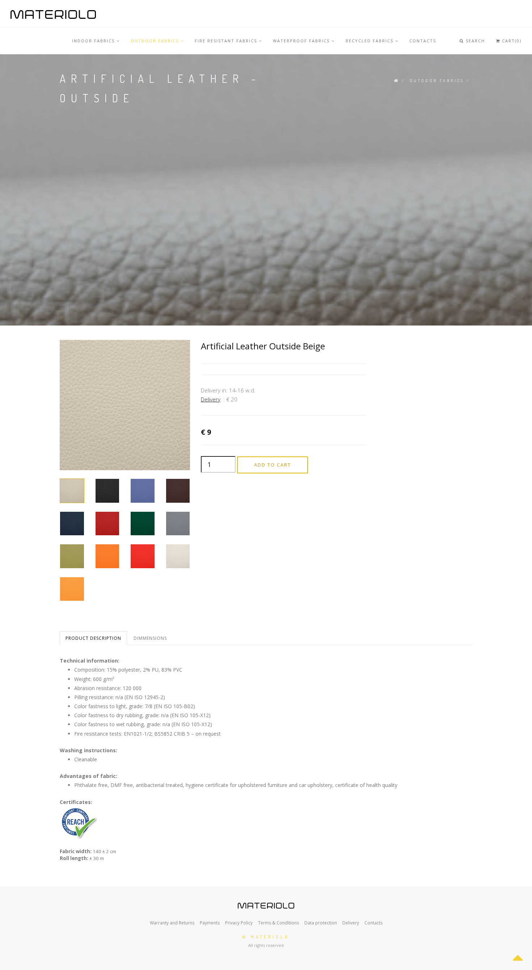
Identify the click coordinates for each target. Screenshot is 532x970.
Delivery (210, 399)
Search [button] (474, 40)
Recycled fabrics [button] (370, 40)
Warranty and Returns (172, 923)
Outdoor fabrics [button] (156, 40)
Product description (93, 638)
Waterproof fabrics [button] (302, 40)
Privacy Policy (238, 923)
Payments (209, 923)
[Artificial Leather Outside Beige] (125, 404)
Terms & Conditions (278, 923)
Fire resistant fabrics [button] (227, 40)
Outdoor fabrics (437, 80)
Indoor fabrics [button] (94, 40)
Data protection (320, 923)
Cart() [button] (511, 40)
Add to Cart (272, 464)
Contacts (373, 923)
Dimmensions (150, 638)
